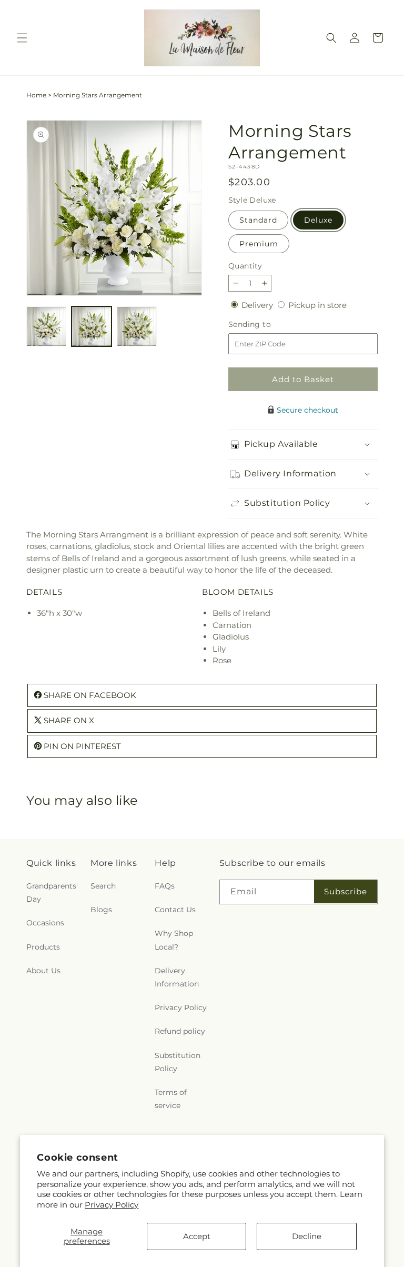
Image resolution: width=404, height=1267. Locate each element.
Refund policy (180, 1031)
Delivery (258, 305)
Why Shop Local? (174, 940)
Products (43, 947)
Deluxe (318, 220)
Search (103, 886)
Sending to (265, 324)
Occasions (45, 922)
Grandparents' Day (52, 892)
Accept (196, 1236)
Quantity (245, 266)
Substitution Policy (177, 1062)
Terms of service (171, 1099)
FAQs (165, 886)
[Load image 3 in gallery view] (137, 326)
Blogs (101, 909)
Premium (258, 243)
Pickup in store (317, 305)
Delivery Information (177, 977)
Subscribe (345, 891)
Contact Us (175, 909)
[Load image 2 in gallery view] (92, 326)
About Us (43, 970)
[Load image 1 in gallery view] (46, 326)
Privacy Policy (111, 1205)
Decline (306, 1236)
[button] (22, 37)
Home (36, 95)
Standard (258, 220)
